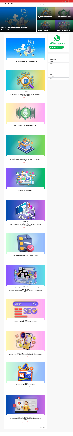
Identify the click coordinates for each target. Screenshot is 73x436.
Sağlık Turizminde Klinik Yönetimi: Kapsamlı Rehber (25, 61)
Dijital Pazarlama (29, 4)
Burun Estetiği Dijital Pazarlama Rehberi (26, 353)
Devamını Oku (25, 97)
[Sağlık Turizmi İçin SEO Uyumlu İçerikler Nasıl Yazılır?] (25, 309)
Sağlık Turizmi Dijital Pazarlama (25, 190)
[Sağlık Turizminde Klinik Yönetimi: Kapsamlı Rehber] (18, 19)
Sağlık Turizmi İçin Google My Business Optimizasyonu (25, 158)
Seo (53, 4)
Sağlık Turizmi (52, 67)
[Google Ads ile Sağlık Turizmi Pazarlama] (25, 372)
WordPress (57, 4)
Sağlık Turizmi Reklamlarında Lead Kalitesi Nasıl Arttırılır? (26, 255)
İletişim (66, 4)
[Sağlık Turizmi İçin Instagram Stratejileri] (25, 210)
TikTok (62, 4)
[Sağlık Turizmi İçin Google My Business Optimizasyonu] (45, 26)
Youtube (51, 78)
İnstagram (43, 4)
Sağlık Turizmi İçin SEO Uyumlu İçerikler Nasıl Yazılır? (25, 321)
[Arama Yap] (63, 1)
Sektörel (51, 70)
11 (11, 427)
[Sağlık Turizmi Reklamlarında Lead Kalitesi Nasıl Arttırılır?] (25, 243)
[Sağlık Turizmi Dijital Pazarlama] (64, 26)
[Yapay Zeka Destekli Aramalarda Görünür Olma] (45, 13)
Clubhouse (52, 57)
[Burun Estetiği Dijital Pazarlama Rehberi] (25, 341)
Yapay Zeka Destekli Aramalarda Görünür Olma (26, 93)
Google (49, 4)
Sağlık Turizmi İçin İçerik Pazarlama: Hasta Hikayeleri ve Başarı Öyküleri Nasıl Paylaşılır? (25, 288)
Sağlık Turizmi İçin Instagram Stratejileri (25, 222)
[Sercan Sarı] (9, 4)
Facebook (37, 4)
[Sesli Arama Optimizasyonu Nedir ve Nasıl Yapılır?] (64, 13)
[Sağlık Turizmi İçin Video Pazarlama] (25, 405)
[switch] (66, 1)
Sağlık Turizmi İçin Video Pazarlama (25, 417)
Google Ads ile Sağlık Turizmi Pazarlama (25, 384)
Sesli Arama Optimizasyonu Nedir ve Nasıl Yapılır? (25, 125)
